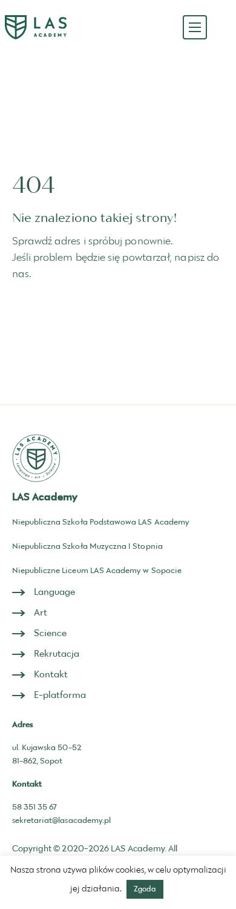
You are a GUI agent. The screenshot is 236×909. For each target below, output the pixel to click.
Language (55, 592)
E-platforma (60, 695)
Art (40, 612)
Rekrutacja (57, 654)
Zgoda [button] (145, 889)
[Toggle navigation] (195, 27)
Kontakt (51, 674)
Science (50, 633)
